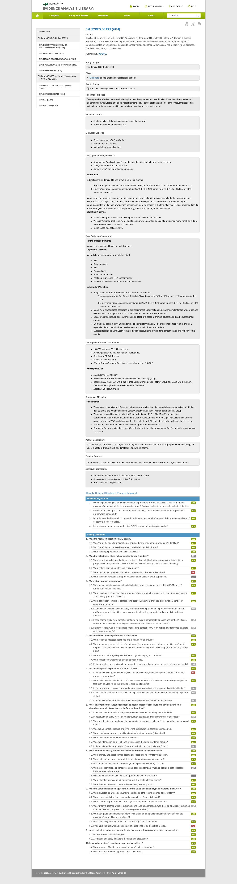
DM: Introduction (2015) (51, 53)
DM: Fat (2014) (46, 100)
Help (193, 6)
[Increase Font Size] (186, 24)
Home (37, 15)
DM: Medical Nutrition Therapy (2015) (56, 87)
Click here (94, 78)
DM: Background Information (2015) (58, 65)
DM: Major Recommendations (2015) (58, 59)
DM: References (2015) (50, 71)
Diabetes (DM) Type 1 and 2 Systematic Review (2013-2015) (57, 77)
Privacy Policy (111, 873)
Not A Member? (155, 6)
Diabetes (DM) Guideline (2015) (53, 38)
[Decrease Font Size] (193, 24)
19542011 (102, 54)
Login (136, 6)
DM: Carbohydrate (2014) (52, 94)
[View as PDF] (199, 24)
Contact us (177, 6)
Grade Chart (44, 31)
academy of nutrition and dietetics (68, 6)
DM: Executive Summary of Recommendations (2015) (53, 46)
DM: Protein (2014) (48, 105)
